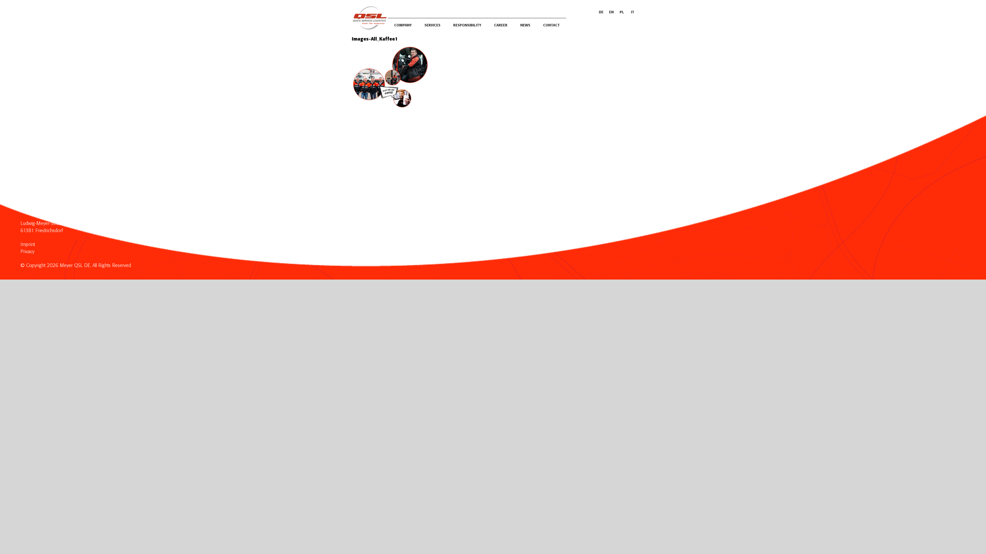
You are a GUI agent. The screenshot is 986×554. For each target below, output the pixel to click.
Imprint (28, 244)
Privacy (27, 251)
